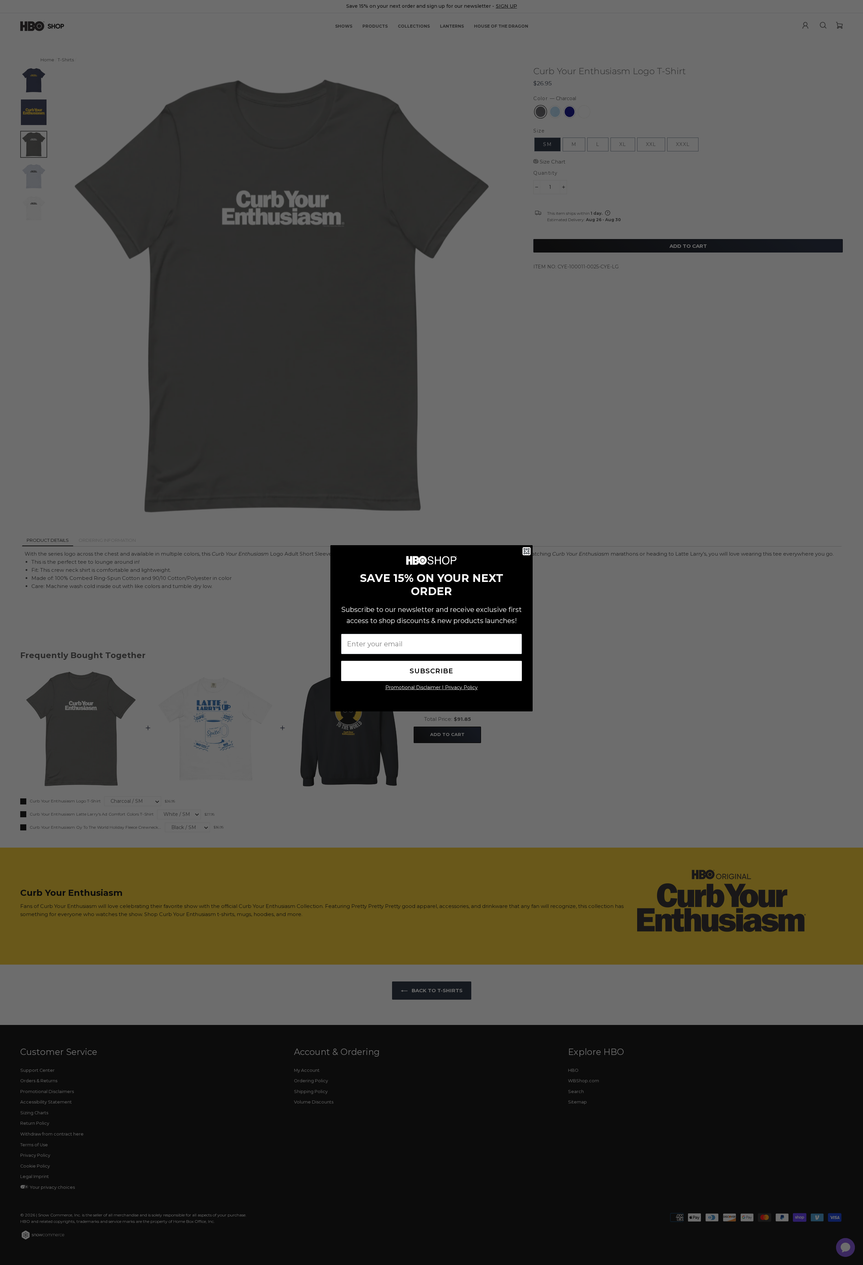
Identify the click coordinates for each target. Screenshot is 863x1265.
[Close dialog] (526, 551)
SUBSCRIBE (431, 671)
